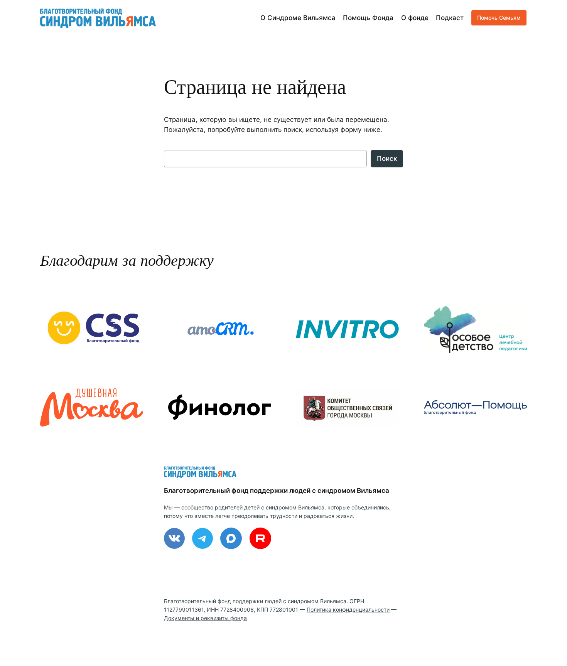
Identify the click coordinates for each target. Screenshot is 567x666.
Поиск (387, 158)
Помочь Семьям (499, 17)
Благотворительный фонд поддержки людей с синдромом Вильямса (276, 490)
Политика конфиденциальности (348, 609)
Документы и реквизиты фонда (205, 618)
